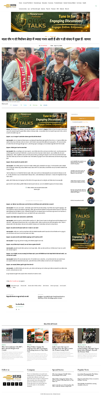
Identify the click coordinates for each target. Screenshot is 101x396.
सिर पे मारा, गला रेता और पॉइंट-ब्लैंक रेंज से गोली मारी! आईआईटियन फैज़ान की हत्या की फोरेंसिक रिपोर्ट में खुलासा (78, 191)
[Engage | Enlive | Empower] (12, 377)
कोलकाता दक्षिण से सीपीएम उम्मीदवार (34, 285)
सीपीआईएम (9, 287)
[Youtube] (20, 384)
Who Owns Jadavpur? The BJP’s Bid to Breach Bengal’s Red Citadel (12, 348)
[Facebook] (16, 309)
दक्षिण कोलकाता (46, 285)
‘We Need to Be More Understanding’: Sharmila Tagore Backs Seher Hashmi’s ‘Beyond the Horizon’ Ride (88, 349)
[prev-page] (89, 128)
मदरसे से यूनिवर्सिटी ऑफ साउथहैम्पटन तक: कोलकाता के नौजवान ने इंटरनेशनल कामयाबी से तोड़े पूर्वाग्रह (78, 162)
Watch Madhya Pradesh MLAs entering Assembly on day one (87, 384)
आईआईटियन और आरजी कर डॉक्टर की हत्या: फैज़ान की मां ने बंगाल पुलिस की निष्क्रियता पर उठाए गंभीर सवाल (78, 172)
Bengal (4, 344)
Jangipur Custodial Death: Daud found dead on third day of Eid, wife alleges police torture (51, 297)
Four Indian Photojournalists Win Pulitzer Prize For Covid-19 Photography (88, 374)
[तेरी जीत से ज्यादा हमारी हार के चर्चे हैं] (91, 200)
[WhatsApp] (16, 384)
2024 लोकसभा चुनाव (15, 285)
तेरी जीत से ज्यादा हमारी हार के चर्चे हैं (77, 200)
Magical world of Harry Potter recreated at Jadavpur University (88, 379)
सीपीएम (14, 287)
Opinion (29, 344)
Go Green (54, 344)
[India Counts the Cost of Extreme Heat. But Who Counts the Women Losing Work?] (63, 335)
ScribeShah (44, 45)
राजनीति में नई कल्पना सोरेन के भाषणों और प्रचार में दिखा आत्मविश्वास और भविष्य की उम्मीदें (82, 150)
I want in (81, 118)
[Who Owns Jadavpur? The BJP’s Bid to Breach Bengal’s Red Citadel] (12, 335)
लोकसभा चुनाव (53, 36)
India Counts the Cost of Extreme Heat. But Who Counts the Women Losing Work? (62, 348)
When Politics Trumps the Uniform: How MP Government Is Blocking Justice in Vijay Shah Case (37, 349)
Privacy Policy (85, 122)
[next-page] (92, 128)
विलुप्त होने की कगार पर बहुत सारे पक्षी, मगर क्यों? (17, 296)
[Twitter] (18, 309)
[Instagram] (8, 384)
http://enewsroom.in (19, 306)
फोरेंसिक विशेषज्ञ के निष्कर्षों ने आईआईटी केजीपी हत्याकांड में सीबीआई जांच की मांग (78, 181)
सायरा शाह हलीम (63, 285)
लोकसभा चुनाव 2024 (54, 285)
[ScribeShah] (10, 307)
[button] (96, 6)
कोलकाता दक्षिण (23, 285)
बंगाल (46, 36)
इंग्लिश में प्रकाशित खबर (14, 281)
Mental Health (82, 344)
